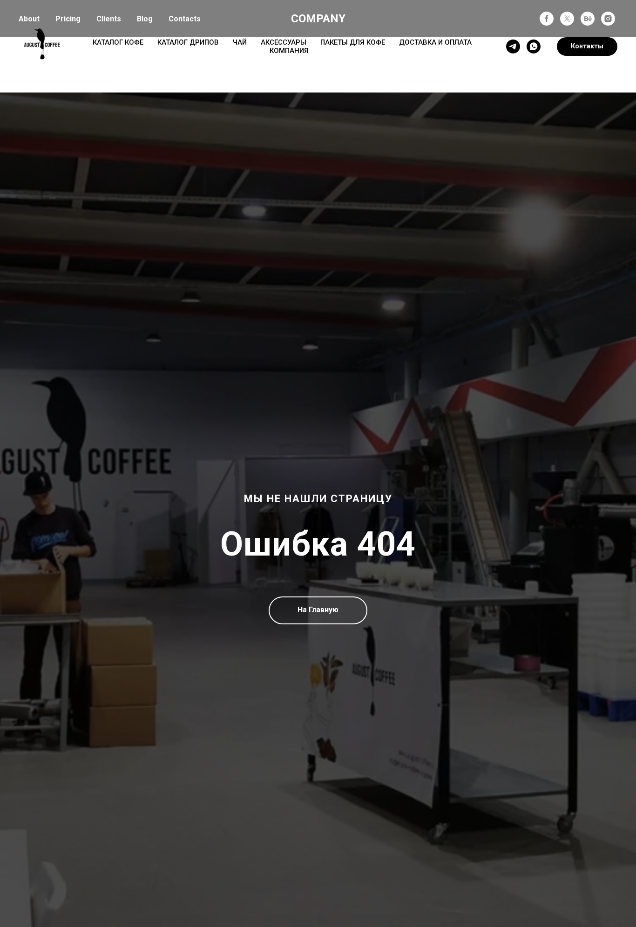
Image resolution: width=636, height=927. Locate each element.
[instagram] (608, 19)
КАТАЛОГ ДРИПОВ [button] (188, 42)
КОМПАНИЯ (289, 50)
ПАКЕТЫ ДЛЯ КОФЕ (352, 42)
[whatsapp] (534, 46)
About (29, 18)
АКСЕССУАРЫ (283, 42)
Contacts (185, 18)
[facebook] (547, 19)
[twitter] (567, 19)
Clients (108, 18)
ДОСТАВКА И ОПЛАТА (435, 42)
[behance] (588, 19)
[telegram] (513, 46)
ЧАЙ (240, 42)
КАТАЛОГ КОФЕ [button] (118, 42)
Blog (145, 18)
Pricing (68, 18)
